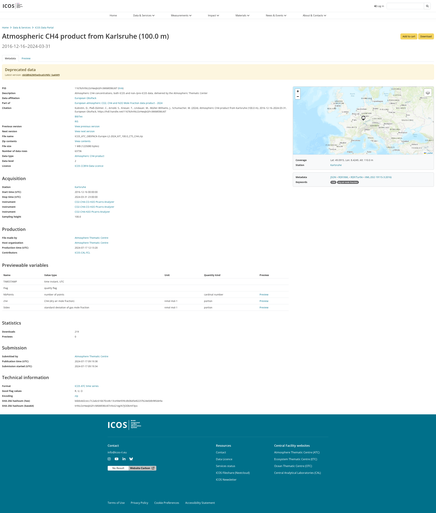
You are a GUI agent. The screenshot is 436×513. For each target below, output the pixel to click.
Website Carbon (140, 468)
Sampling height (11, 216)
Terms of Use (116, 503)
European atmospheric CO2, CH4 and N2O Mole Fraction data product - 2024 (118, 103)
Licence (6, 165)
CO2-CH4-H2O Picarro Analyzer (92, 211)
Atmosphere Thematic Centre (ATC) (297, 452)
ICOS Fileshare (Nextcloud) (233, 473)
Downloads (8, 331)
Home (5, 27)
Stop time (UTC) (11, 196)
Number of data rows (14, 151)
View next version (85, 131)
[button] (144, 15)
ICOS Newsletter (226, 479)
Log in (380, 6)
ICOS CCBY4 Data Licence (89, 165)
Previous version (12, 126)
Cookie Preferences (166, 503)
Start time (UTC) (11, 192)
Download (426, 36)
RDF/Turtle (357, 177)
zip (76, 395)
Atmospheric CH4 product (89, 156)
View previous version (87, 126)
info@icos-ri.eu (117, 452)
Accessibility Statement (200, 503)
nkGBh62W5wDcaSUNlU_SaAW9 (41, 74)
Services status (225, 466)
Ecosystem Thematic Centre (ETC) (295, 459)
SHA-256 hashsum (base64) (18, 405)
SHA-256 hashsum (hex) (16, 400)
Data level (8, 161)
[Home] (13, 6)
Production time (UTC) (15, 247)
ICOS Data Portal (44, 27)
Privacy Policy (139, 503)
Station (6, 187)
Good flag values (12, 391)
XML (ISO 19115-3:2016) (378, 177)
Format (6, 386)
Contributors (9, 252)
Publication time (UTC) (15, 361)
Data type (7, 156)
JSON (333, 177)
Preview (26, 58)
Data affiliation (11, 98)
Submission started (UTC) (17, 366)
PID (4, 88)
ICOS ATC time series (87, 386)
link (121, 88)
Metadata (301, 177)
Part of (6, 103)
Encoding (7, 395)
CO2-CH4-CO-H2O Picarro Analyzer (94, 201)
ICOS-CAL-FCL (82, 252)
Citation (6, 108)
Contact (221, 452)
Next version (9, 131)
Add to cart (409, 36)
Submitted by (10, 356)
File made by (9, 237)
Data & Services (22, 27)
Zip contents (9, 141)
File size (6, 146)
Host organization (12, 242)
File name (7, 136)
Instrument (8, 201)
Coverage (301, 160)
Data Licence (224, 459)
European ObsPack (85, 98)
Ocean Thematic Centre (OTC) (293, 466)
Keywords (301, 182)
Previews (7, 336)
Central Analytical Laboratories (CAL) (297, 473)
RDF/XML (343, 177)
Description (8, 93)
